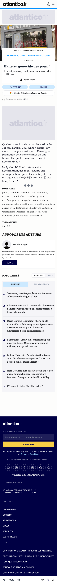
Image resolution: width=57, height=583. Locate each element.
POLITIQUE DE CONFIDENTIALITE (39, 556)
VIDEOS (6, 526)
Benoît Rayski (29, 79)
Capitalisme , (9, 211)
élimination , (38, 204)
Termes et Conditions (30, 454)
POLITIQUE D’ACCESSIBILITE (15, 562)
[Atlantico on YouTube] (48, 467)
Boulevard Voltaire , (41, 207)
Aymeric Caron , (41, 200)
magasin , (27, 200)
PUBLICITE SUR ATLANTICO (40, 551)
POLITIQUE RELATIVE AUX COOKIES (18, 567)
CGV (5, 551)
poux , (5, 192)
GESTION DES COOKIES (13, 556)
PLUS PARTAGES (41, 284)
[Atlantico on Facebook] (24, 467)
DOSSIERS (7, 515)
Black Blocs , (20, 196)
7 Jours (49, 275)
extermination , (22, 204)
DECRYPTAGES (9, 509)
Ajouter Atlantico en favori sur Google (30, 93)
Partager (17, 87)
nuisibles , (8, 215)
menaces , (8, 204)
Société (40, 51)
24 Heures (38, 275)
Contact (33, 492)
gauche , (41, 196)
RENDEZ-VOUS (9, 520)
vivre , (45, 211)
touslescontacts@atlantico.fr (28, 475)
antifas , (32, 196)
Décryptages (28, 51)
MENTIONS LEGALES (17, 551)
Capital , (22, 211)
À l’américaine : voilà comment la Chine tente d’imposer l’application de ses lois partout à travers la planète (30, 308)
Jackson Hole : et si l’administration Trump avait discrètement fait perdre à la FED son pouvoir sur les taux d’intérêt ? (29, 358)
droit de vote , (22, 215)
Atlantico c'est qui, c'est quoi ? (17, 490)
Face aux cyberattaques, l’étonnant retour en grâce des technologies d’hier (30, 295)
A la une (17, 51)
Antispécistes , (40, 192)
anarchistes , (34, 211)
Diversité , (9, 207)
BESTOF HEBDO (10, 537)
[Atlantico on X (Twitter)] (16, 467)
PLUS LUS (15, 284)
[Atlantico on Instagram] (40, 467)
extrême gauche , (11, 200)
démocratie (36, 215)
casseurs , (7, 196)
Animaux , (15, 192)
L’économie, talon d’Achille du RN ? (25, 386)
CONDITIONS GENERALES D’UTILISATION (21, 572)
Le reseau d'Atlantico (12, 492)
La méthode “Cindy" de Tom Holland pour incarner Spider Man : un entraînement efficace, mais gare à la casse (28, 343)
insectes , (26, 192)
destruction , (22, 207)
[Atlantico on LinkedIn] (32, 467)
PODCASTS (8, 531)
